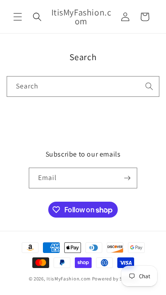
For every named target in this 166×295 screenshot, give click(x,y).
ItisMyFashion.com (68, 279)
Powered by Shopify (115, 279)
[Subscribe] (127, 178)
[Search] (149, 86)
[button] (17, 17)
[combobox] (83, 86)
